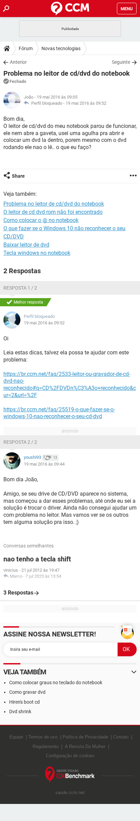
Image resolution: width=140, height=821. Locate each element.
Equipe (16, 736)
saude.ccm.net (70, 792)
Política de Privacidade (85, 736)
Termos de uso (42, 736)
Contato (120, 736)
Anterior (18, 62)
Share (18, 176)
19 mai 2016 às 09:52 (86, 103)
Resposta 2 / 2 (20, 442)
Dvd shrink (20, 711)
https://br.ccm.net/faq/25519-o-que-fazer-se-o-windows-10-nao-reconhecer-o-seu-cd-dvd (59, 413)
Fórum (26, 48)
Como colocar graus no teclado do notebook (55, 682)
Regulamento (45, 746)
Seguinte (121, 62)
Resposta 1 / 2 (20, 288)
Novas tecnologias (61, 48)
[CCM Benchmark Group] (70, 774)
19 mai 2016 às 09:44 (44, 464)
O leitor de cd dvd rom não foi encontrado (53, 212)
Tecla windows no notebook (36, 253)
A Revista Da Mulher (85, 746)
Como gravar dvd (27, 692)
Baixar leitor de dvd (26, 244)
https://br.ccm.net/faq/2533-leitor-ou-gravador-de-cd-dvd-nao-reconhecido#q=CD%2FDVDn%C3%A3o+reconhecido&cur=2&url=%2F (69, 384)
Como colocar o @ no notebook (40, 220)
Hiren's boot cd (24, 702)
